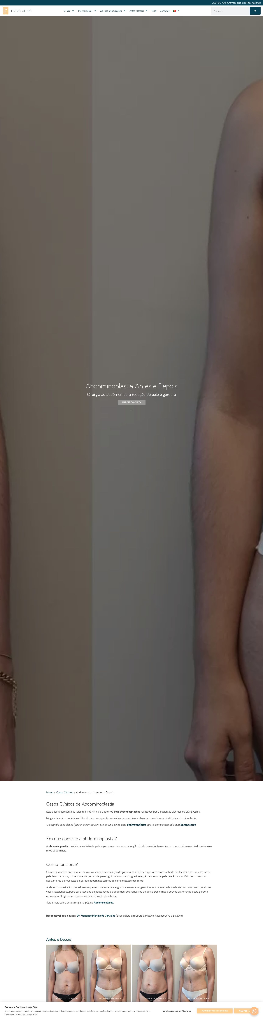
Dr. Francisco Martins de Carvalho (96, 915)
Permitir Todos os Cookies (215, 1011)
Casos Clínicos (64, 792)
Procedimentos (85, 10)
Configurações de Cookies (177, 1011)
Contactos (165, 10)
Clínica (67, 10)
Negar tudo (246, 1011)
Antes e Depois (137, 10)
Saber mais (32, 1014)
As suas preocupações (111, 10)
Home (49, 792)
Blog (154, 10)
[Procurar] (255, 11)
